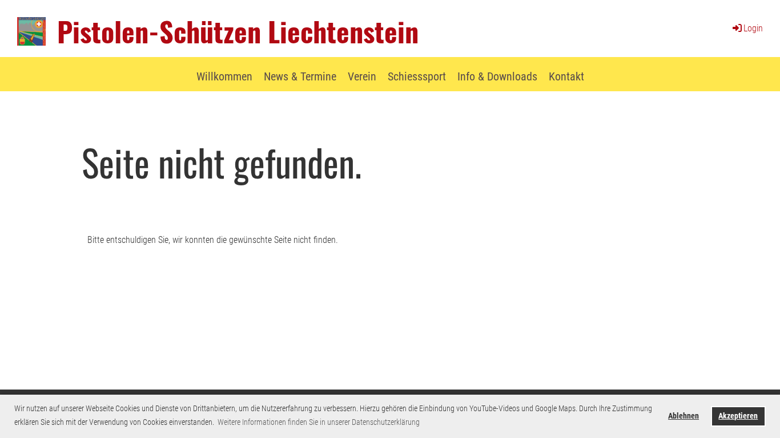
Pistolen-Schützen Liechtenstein (238, 31)
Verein (362, 76)
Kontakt (566, 76)
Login (753, 28)
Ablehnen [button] (683, 416)
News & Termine (300, 76)
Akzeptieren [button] (738, 416)
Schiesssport (417, 76)
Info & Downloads (497, 76)
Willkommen (224, 76)
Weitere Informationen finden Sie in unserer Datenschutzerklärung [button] (319, 422)
